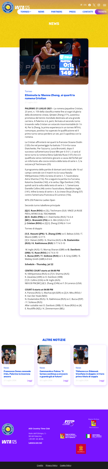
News (41, 11)
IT (81, 4)
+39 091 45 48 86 (36, 439)
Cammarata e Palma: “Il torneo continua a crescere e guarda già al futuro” (54, 374)
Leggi (29, 380)
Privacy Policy (51, 465)
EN (85, 4)
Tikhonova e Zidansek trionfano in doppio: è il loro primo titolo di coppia (90, 374)
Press (72, 11)
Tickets (102, 11)
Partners (56, 11)
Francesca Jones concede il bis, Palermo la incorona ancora (17, 374)
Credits (40, 465)
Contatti (88, 11)
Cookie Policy (65, 465)
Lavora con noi (35, 442)
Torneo (28, 91)
